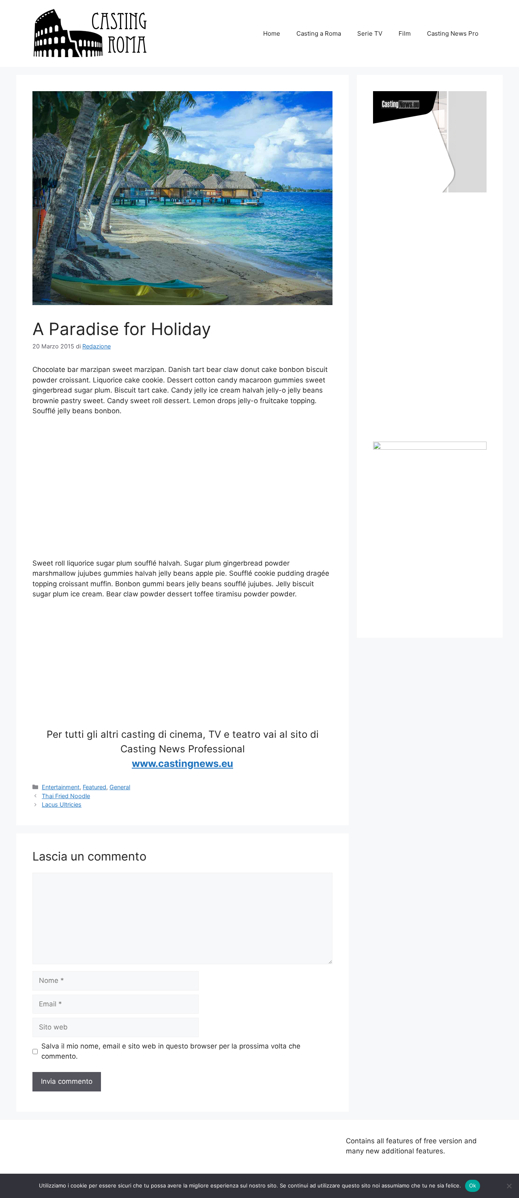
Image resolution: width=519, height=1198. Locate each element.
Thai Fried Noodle (66, 795)
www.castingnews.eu (182, 763)
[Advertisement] (182, 487)
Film (405, 33)
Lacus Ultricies (61, 804)
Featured (94, 787)
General (119, 787)
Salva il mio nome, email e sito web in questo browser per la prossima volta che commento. (170, 1051)
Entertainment (60, 787)
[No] (509, 1186)
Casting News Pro (452, 33)
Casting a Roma (318, 33)
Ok (472, 1185)
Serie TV (369, 33)
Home (271, 33)
